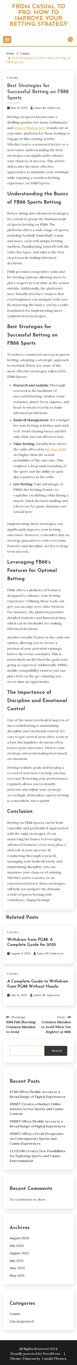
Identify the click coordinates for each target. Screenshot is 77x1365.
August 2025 (19, 1253)
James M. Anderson (47, 108)
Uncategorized (22, 1321)
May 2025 (17, 1275)
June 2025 (17, 1268)
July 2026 (17, 1246)
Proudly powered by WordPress (35, 1354)
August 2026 (19, 1238)
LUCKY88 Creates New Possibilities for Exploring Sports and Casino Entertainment (37, 1156)
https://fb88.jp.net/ (30, 128)
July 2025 (16, 1261)
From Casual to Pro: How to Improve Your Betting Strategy (39, 15)
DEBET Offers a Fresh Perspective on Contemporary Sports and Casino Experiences (37, 1138)
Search (57, 1050)
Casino (12, 77)
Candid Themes (54, 1358)
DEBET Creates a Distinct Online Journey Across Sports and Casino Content (36, 1109)
